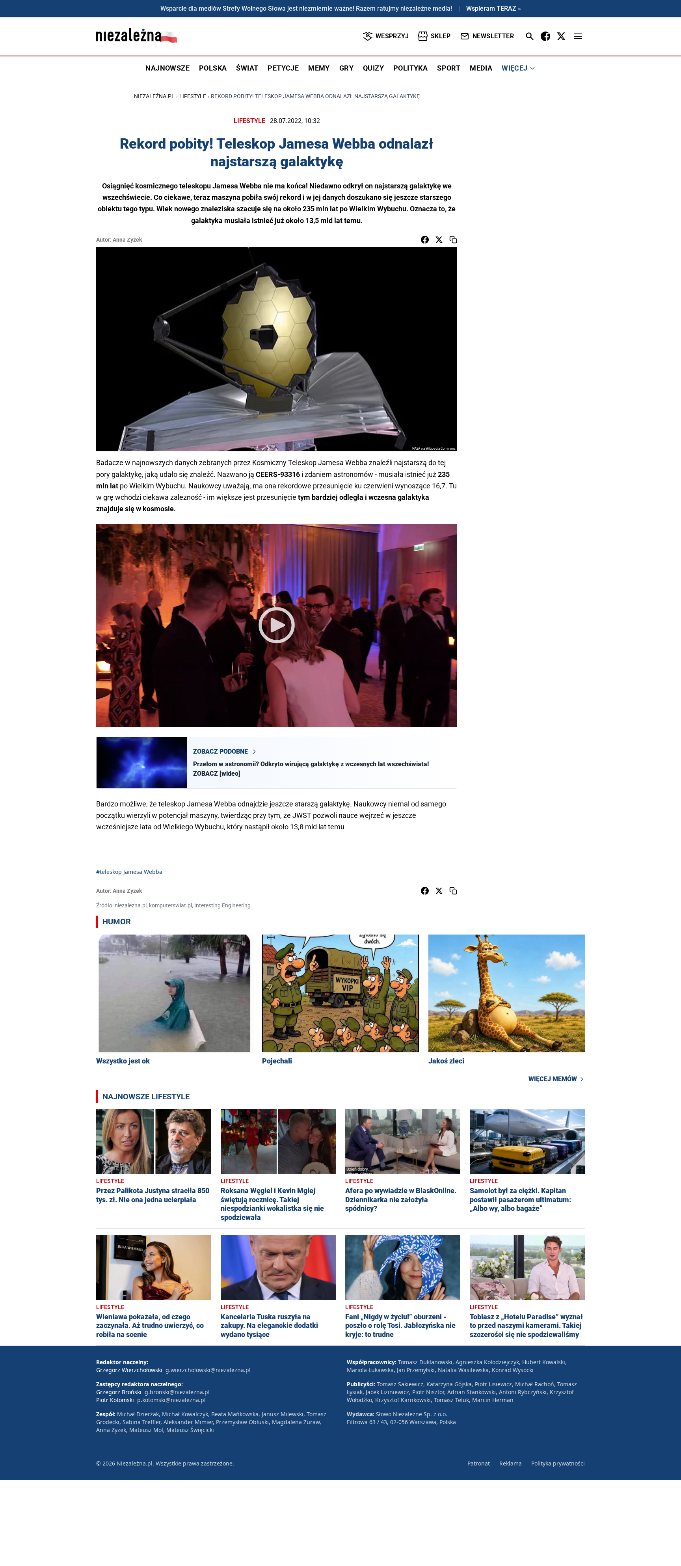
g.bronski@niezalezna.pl (177, 1392)
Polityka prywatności (558, 1463)
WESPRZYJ (392, 36)
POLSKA (213, 68)
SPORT (448, 68)
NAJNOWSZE (167, 68)
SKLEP (440, 36)
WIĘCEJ (514, 68)
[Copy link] (453, 240)
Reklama (510, 1463)
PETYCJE (283, 68)
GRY (346, 68)
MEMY (319, 68)
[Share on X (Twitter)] (439, 240)
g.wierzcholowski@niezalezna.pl (208, 1370)
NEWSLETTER (493, 36)
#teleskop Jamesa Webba (129, 871)
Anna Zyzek (127, 239)
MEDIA (481, 68)
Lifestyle (192, 96)
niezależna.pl (154, 96)
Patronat (478, 1463)
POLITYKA (410, 68)
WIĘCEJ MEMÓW (552, 1079)
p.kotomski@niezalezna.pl (171, 1400)
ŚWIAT (247, 68)
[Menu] (578, 36)
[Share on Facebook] (425, 240)
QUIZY (373, 68)
